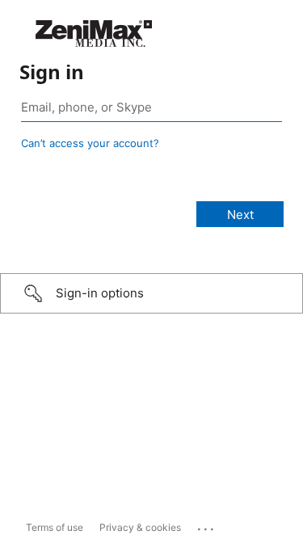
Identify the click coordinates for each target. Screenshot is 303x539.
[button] (151, 293)
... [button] (207, 525)
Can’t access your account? (90, 143)
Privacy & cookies (140, 527)
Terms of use (54, 527)
